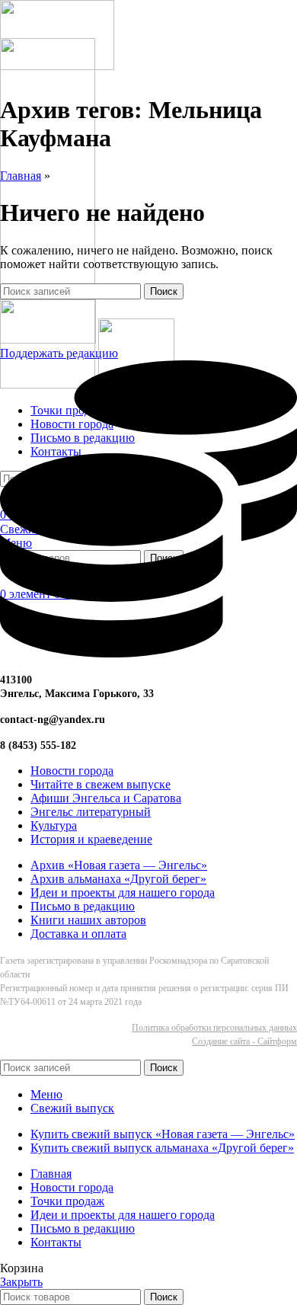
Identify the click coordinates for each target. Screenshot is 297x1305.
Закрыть (21, 1281)
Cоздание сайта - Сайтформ (244, 1041)
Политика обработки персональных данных (214, 1027)
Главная (20, 175)
